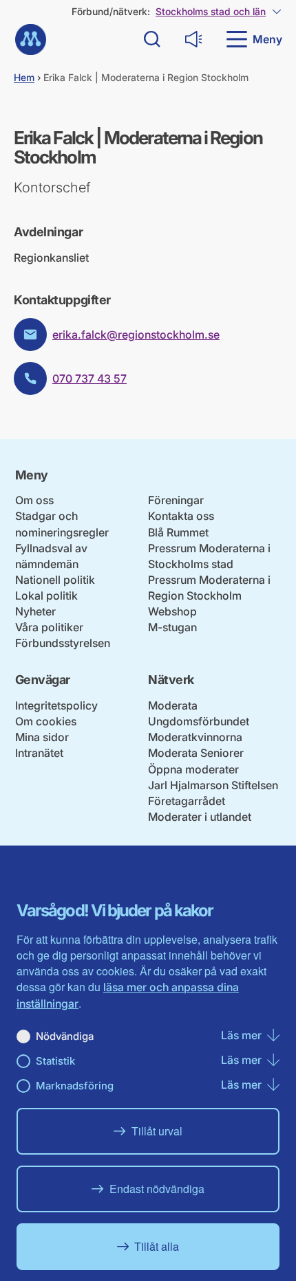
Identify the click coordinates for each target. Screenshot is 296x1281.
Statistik (55, 1060)
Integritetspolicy (56, 705)
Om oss (34, 500)
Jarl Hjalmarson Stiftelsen (213, 785)
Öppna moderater (193, 769)
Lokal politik (46, 595)
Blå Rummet (178, 532)
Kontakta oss (181, 516)
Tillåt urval (156, 1131)
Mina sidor (42, 737)
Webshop (172, 611)
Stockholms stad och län (211, 11)
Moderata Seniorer (196, 753)
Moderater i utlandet (199, 817)
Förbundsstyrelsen (62, 643)
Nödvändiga (65, 1036)
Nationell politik (55, 580)
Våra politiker (49, 627)
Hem (24, 77)
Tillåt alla (156, 1246)
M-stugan (172, 627)
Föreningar (176, 500)
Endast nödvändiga (156, 1189)
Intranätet (39, 753)
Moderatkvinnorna (195, 737)
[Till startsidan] (30, 39)
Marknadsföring (75, 1085)
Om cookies (45, 721)
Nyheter (35, 611)
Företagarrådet (186, 801)
